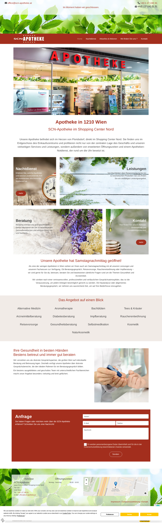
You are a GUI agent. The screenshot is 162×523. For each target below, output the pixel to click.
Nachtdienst (91, 39)
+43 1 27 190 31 (149, 3)
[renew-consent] (2, 520)
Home (79, 39)
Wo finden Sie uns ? (128, 39)
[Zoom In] (86, 480)
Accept (149, 514)
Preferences (110, 514)
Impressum (115, 502)
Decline (129, 514)
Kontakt (144, 39)
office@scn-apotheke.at (20, 3)
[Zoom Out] (86, 483)
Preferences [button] (21, 516)
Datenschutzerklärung (131, 502)
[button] (21, 193)
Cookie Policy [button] (66, 513)
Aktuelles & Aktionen (108, 39)
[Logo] (29, 39)
